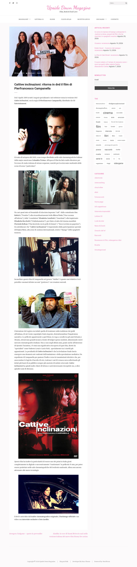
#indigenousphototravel (116, 104)
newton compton (121, 140)
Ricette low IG (84, 19)
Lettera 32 (39, 19)
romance (107, 154)
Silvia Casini (31, 73)
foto (106, 126)
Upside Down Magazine (68, 7)
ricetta (118, 150)
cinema (108, 113)
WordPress (106, 561)
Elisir (52, 19)
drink (112, 117)
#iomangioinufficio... (102, 108)
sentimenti (116, 154)
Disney (105, 117)
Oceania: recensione (102, 43)
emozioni (121, 117)
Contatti (114, 19)
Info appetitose (100, 207)
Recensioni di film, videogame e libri (108, 240)
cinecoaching (100, 183)
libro (113, 136)
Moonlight (23, 19)
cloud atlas (99, 187)
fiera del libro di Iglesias (117, 122)
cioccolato (119, 113)
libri (106, 135)
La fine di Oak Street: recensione (107, 55)
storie (108, 159)
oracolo (98, 145)
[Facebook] (9, 3)
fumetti (113, 126)
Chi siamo (100, 19)
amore (113, 108)
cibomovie (98, 178)
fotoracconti (99, 197)
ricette (98, 154)
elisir (96, 192)
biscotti (97, 112)
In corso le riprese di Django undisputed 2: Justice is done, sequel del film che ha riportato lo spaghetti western (110, 34)
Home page (99, 202)
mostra (120, 136)
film (48, 73)
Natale (112, 140)
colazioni (98, 117)
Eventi (98, 122)
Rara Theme (86, 561)
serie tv (99, 159)
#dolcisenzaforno (100, 103)
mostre (97, 140)
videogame (118, 163)
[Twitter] (13, 3)
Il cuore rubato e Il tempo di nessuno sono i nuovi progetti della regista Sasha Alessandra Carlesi (111, 64)
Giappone (99, 131)
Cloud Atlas (66, 19)
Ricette (97, 245)
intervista (108, 131)
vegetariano (99, 163)
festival (106, 122)
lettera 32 (98, 136)
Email (96, 80)
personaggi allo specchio (111, 145)
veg (119, 158)
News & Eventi (41, 73)
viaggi (108, 163)
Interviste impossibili (102, 211)
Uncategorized (100, 250)
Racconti (98, 235)
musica (105, 140)
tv (114, 159)
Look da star (99, 221)
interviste (117, 131)
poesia (98, 150)
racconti (108, 149)
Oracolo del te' (100, 231)
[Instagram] (17, 3)
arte (120, 108)
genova (120, 126)
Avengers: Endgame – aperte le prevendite (25, 534)
